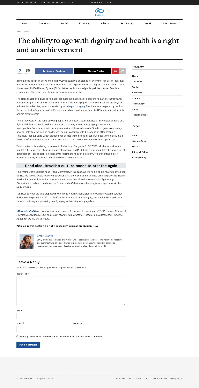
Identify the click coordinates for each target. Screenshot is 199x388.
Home (24, 23)
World (64, 23)
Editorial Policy (53, 2)
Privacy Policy (67, 2)
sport (148, 23)
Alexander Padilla (27, 211)
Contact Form (32, 2)
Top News (44, 23)
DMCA (42, 2)
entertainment (170, 23)
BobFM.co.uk (29, 379)
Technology (127, 23)
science (105, 23)
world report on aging (74, 106)
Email (20, 323)
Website (77, 323)
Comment (22, 273)
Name (20, 310)
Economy (84, 23)
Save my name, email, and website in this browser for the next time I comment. (60, 336)
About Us (20, 2)
